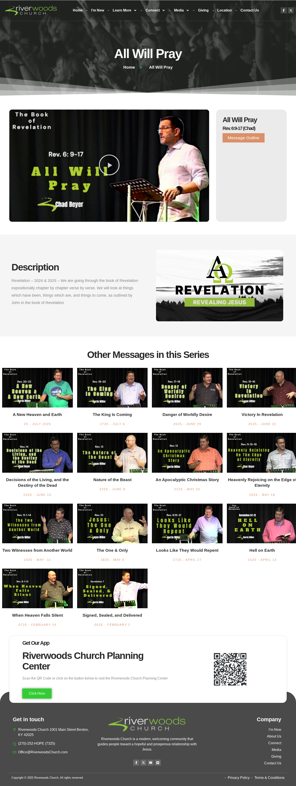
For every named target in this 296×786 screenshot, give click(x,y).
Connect (153, 10)
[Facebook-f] (284, 10)
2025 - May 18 (262, 495)
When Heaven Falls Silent (37, 615)
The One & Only (112, 550)
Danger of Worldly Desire (187, 414)
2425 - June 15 (37, 495)
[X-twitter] (291, 10)
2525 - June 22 (262, 424)
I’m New (97, 10)
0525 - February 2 (112, 624)
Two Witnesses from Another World (37, 550)
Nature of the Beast (112, 479)
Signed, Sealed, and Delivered (112, 615)
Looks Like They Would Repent (187, 550)
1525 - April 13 (262, 559)
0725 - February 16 (37, 624)
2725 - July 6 (112, 424)
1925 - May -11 (37, 559)
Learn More (122, 10)
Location (224, 10)
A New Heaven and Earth (37, 414)
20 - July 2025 (37, 424)
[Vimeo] (158, 763)
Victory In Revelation (262, 414)
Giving (203, 10)
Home (78, 10)
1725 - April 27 (187, 559)
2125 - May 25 (187, 489)
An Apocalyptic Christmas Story (187, 479)
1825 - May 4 (112, 559)
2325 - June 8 (112, 489)
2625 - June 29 (187, 424)
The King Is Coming (112, 414)
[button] (109, 165)
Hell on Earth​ (262, 550)
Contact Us (250, 10)
